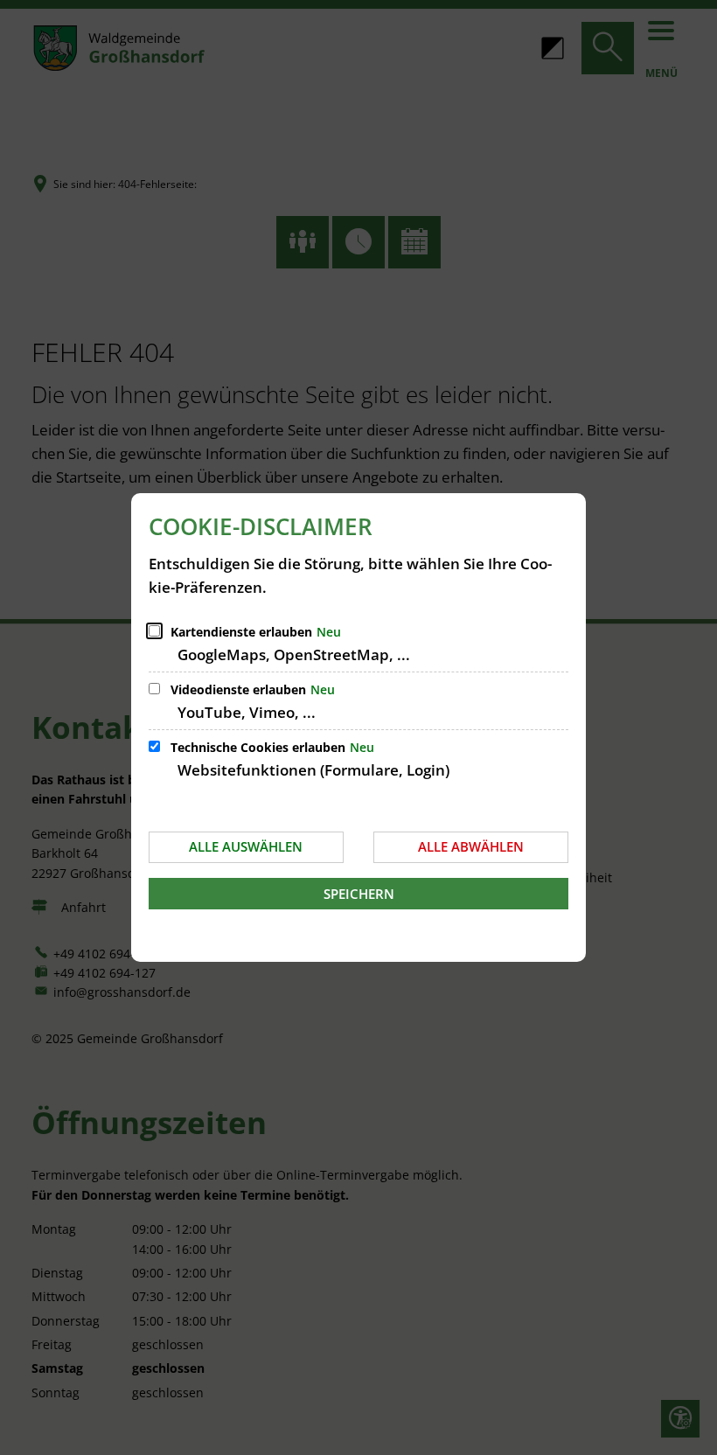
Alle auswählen (246, 846)
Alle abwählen (471, 846)
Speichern (359, 893)
